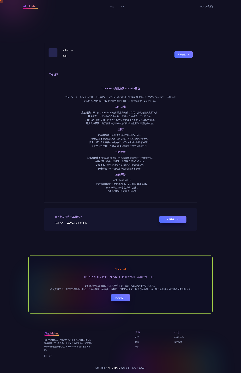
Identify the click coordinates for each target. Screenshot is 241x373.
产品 (112, 6)
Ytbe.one (68, 50)
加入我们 (119, 297)
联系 (137, 347)
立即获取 (182, 54)
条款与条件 (179, 337)
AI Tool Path (114, 368)
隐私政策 (178, 342)
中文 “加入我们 (207, 6)
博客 (123, 6)
